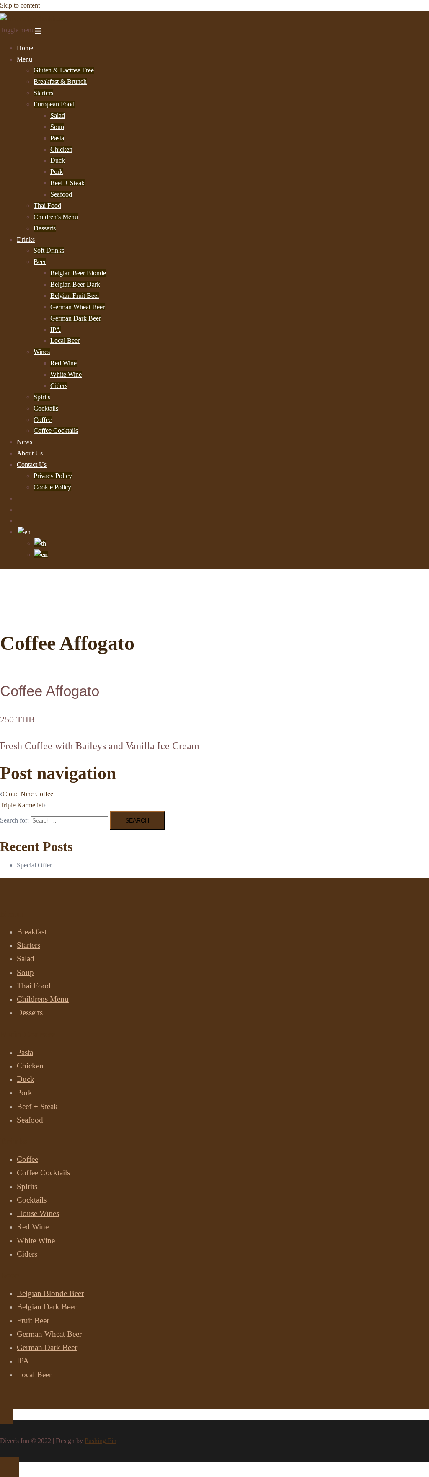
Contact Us (32, 464)
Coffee (43, 419)
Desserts (45, 228)
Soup (57, 126)
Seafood (61, 194)
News (24, 441)
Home (25, 48)
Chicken (61, 149)
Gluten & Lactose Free (64, 70)
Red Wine (63, 363)
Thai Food (47, 205)
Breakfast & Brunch (60, 81)
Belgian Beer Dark (75, 284)
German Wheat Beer (77, 306)
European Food (54, 104)
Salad (57, 115)
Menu (24, 59)
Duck (57, 160)
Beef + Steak (67, 182)
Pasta (57, 138)
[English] (24, 531)
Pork (56, 171)
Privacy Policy (53, 475)
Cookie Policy (52, 487)
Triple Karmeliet (21, 805)
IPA (55, 329)
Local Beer (65, 340)
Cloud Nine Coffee (28, 793)
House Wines (38, 1213)
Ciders (58, 385)
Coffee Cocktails (56, 430)
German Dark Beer (75, 318)
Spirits (42, 397)
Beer (40, 261)
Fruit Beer (33, 1320)
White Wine (66, 374)
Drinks (26, 239)
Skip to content (20, 5)
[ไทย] (40, 543)
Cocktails (46, 408)
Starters (43, 92)
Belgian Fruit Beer (74, 295)
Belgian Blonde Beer (50, 1293)
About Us (30, 453)
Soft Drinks (49, 250)
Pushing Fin (100, 1440)
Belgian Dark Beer (46, 1306)
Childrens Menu (43, 999)
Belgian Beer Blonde (78, 273)
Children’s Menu (56, 216)
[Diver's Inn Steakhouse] (34, 18)
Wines (42, 351)
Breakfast (32, 931)
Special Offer (34, 865)
